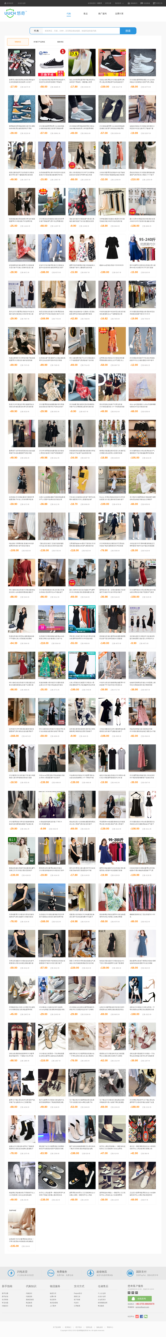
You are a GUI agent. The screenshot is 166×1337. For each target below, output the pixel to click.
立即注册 (108, 3)
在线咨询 (141, 1299)
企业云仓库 (22, 3)
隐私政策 (99, 1327)
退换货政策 (30, 1299)
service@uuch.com (142, 1307)
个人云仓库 (102, 1293)
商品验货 (29, 1303)
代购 (69, 13)
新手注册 (5, 1293)
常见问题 (5, 1303)
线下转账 (77, 1299)
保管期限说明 (102, 1303)
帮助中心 (110, 1327)
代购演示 (29, 1293)
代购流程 (29, 1296)
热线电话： (132, 1304)
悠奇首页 (10, 3)
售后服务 (101, 1306)
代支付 (76, 1303)
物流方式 (53, 1293)
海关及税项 (54, 1303)
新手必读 (5, 1296)
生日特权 (5, 1299)
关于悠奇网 (57, 1327)
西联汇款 (77, 1296)
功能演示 (5, 1306)
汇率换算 (77, 1306)
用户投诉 (78, 1327)
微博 (137, 1316)
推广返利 (102, 13)
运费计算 (119, 13)
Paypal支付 (78, 1293)
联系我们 (68, 1327)
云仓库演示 (102, 1299)
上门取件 (53, 1306)
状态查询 (53, 1299)
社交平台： (132, 1316)
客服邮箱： (132, 1307)
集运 (86, 13)
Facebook (141, 1316)
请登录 (99, 3)
